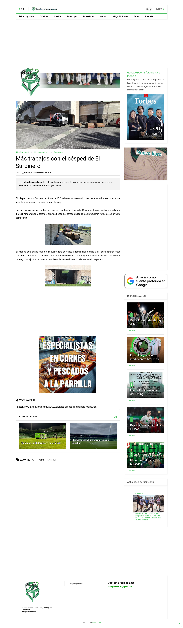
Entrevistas (88, 16)
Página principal (76, 584)
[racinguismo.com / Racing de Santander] (44, 10)
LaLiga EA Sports (120, 16)
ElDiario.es (139, 494)
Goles (136, 16)
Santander (58, 152)
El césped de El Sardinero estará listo (41, 443)
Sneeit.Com (96, 623)
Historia (149, 16)
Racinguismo (27, 16)
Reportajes (72, 16)
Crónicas (44, 16)
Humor (103, 16)
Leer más (131, 331)
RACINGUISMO (22, 152)
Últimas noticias (41, 152)
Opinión (57, 16)
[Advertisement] (91, 43)
